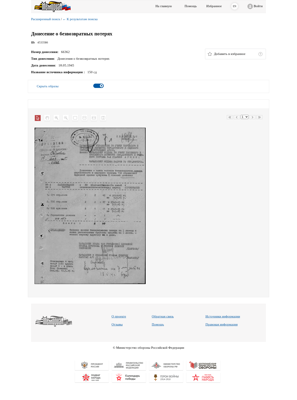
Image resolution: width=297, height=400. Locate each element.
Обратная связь (163, 316)
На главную (163, 6)
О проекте (119, 316)
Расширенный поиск (45, 19)
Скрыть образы (47, 86)
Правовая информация (221, 324)
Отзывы (117, 324)
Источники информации (222, 316)
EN (234, 6)
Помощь (158, 324)
